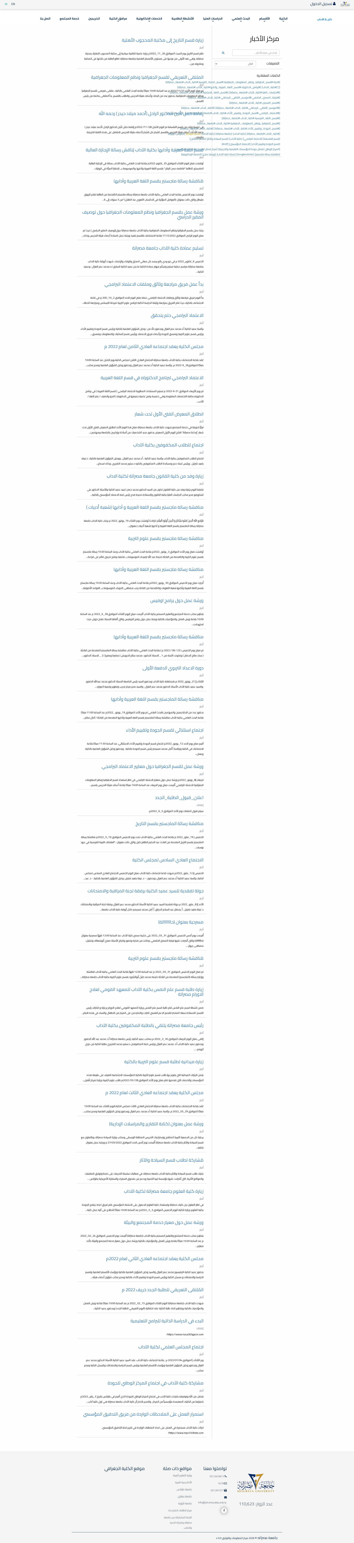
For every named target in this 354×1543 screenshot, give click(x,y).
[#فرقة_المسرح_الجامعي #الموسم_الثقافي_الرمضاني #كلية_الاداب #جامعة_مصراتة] (234, 97)
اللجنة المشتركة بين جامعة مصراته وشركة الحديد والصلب (178, 1522)
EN (13, 4)
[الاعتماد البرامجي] (252, 139)
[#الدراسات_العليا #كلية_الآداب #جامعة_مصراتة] (254, 92)
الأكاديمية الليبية (183, 1482)
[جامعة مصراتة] (224, 134)
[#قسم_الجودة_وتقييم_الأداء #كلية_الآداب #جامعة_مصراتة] (247, 128)
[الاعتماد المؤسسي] (240, 144)
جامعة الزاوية (185, 1503)
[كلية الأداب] (235, 139)
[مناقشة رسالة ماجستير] (267, 154)
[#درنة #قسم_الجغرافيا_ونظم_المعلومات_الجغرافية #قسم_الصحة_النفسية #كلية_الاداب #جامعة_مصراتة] (223, 82)
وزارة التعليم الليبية (182, 1475)
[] (279, 87)
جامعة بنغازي (185, 1496)
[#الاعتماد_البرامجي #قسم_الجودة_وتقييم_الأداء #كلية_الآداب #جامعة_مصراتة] (237, 113)
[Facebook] (224, 1510)
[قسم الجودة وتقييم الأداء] (265, 144)
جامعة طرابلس (184, 1489)
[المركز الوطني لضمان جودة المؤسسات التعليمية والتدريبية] (249, 149)
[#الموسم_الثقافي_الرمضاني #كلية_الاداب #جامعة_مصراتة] (248, 108)
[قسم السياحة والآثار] (217, 139)
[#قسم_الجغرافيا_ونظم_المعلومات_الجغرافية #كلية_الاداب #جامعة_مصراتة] (238, 123)
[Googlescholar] (245, 154)
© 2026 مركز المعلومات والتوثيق (239, 1538)
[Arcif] (225, 144)
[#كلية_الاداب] (269, 87)
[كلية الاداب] (239, 134)
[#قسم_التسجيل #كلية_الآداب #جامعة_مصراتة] (254, 103)
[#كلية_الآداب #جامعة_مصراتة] (263, 134)
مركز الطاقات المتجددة (180, 1510)
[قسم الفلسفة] (271, 139)
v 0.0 (218, 1538)
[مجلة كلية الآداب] (226, 154)
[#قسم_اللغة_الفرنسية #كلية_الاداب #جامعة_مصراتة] (251, 118)
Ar (6, 4)
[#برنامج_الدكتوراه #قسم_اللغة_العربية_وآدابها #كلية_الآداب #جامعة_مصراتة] (219, 87)
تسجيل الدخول (321, 3)
